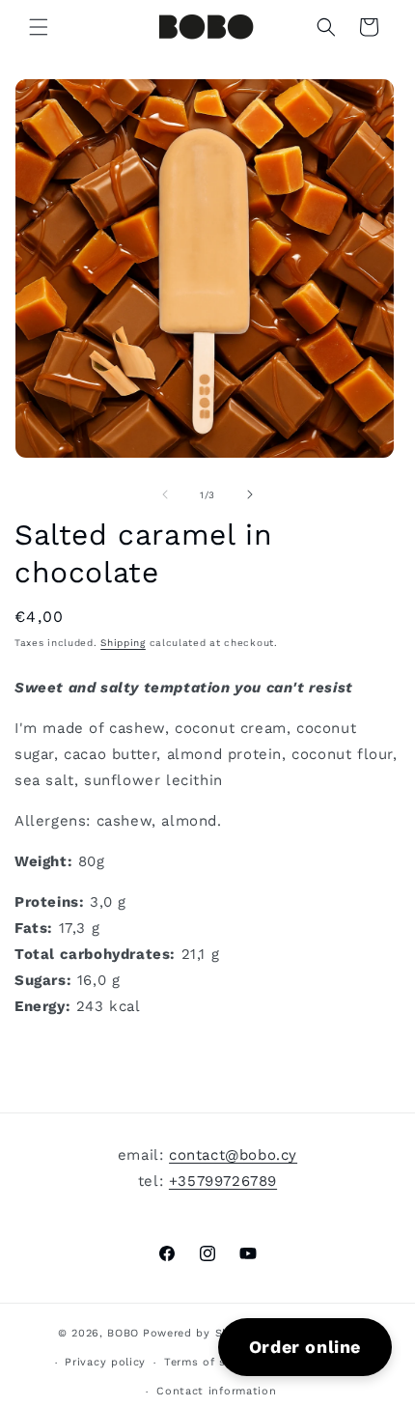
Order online (305, 1347)
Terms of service (212, 1362)
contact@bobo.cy (233, 1155)
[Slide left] (165, 494)
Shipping (123, 642)
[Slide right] (250, 494)
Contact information (216, 1391)
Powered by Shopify (201, 1333)
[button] (38, 27)
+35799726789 (223, 1181)
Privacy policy (105, 1362)
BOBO (123, 1333)
